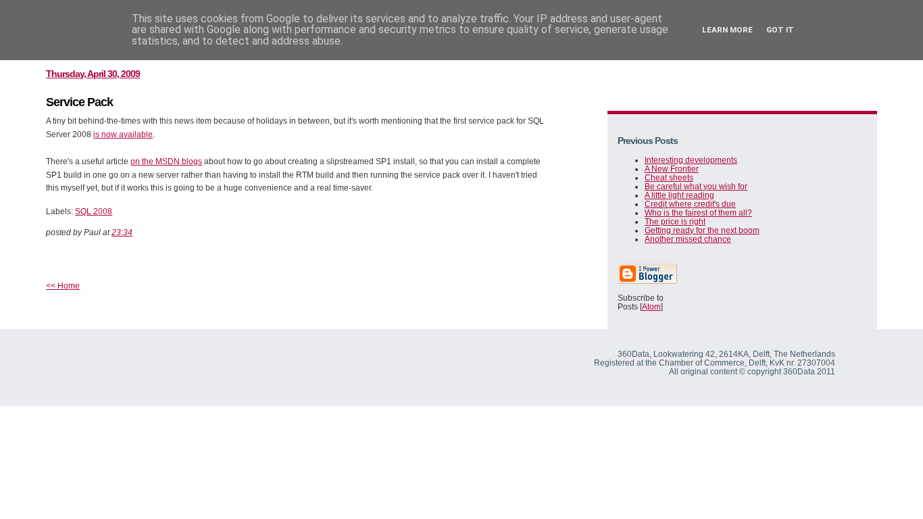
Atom (651, 306)
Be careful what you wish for (696, 186)
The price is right (675, 221)
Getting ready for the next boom (702, 230)
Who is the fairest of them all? (698, 212)
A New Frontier (672, 168)
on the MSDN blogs (166, 161)
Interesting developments (691, 159)
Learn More (727, 29)
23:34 (121, 232)
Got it (780, 29)
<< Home (63, 285)
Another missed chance (688, 238)
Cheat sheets (669, 177)
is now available (123, 134)
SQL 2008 (93, 211)
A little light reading (679, 195)
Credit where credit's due (690, 203)
